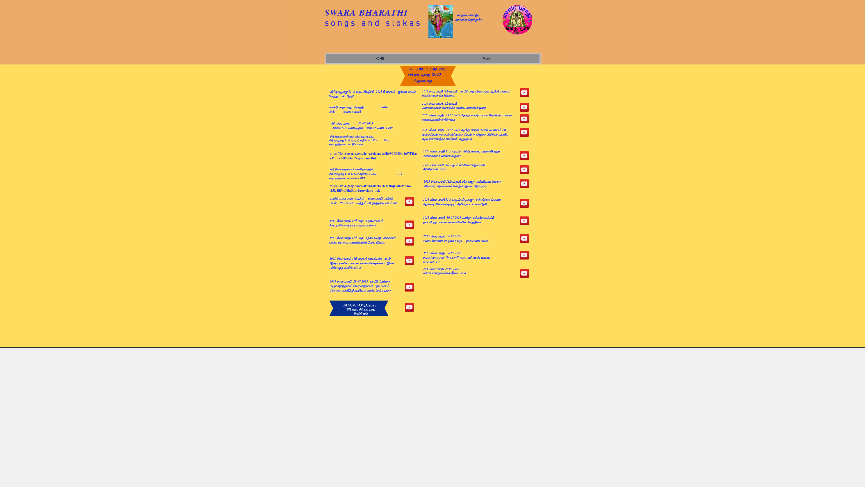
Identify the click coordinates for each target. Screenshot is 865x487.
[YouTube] (409, 225)
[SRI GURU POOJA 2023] (409, 201)
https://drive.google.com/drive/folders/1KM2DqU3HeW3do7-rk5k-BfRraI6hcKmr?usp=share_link (371, 188)
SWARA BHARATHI (366, 12)
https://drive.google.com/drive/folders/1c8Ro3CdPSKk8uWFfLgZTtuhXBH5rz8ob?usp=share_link (373, 156)
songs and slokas (373, 23)
